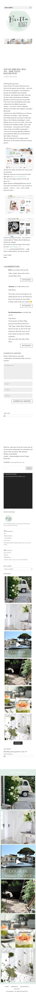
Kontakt (17, 989)
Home (7, 986)
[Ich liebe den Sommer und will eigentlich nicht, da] (18, 672)
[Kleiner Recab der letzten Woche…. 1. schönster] (18, 589)
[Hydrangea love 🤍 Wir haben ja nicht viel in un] (18, 617)
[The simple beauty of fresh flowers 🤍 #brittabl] (18, 727)
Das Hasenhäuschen (14, 312)
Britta (7, 77)
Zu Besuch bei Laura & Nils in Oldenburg (16, 559)
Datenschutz (24, 986)
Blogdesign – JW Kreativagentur (17, 991)
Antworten (26, 280)
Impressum (14, 986)
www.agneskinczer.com (17, 462)
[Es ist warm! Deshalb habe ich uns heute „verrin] (18, 699)
